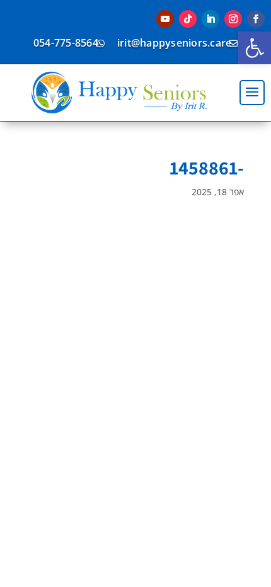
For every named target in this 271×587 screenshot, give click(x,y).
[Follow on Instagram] (233, 19)
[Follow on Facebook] (256, 19)
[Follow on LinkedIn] (210, 19)
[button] (254, 47)
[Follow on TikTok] (188, 19)
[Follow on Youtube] (165, 19)
